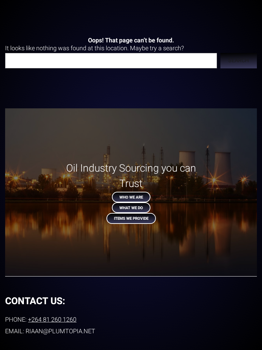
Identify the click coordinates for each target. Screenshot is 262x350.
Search (238, 60)
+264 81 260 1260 (52, 319)
